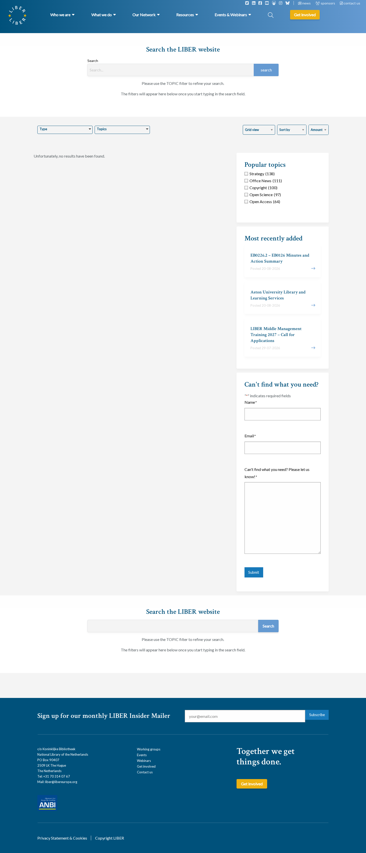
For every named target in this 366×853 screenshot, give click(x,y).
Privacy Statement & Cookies (62, 838)
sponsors (328, 3)
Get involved (146, 766)
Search (92, 60)
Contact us (145, 772)
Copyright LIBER (109, 838)
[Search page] (270, 15)
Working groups (148, 749)
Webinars (144, 761)
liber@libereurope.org (61, 782)
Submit (253, 572)
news (306, 3)
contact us (351, 3)
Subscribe (317, 715)
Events (142, 755)
